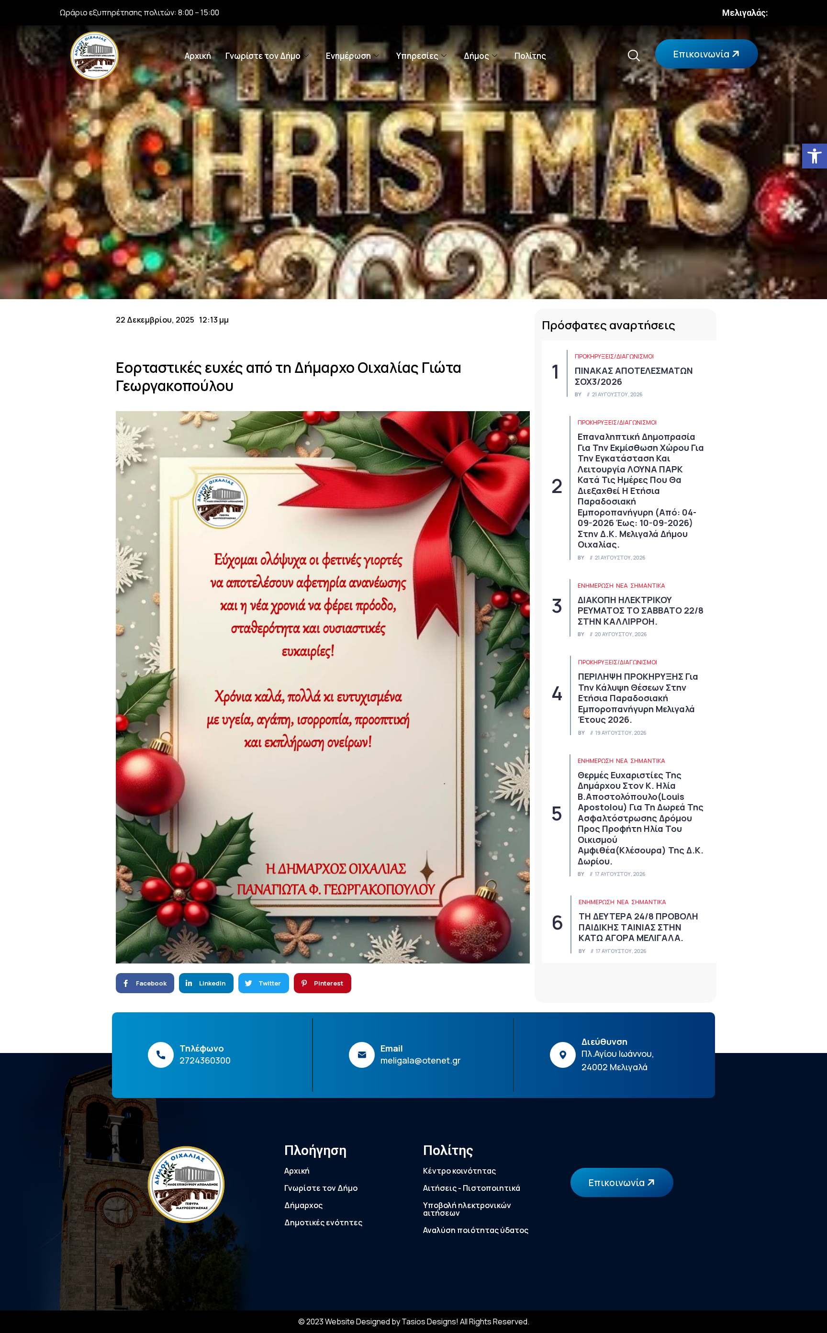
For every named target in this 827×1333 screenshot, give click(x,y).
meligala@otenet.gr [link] (420, 1060)
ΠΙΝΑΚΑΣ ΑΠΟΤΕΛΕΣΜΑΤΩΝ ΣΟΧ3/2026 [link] (634, 376)
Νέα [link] (622, 586)
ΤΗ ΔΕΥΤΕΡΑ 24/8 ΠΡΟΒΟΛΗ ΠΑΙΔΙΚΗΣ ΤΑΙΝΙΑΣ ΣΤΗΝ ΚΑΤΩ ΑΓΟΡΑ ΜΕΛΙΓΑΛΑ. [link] (638, 926)
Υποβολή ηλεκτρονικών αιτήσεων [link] (467, 1209)
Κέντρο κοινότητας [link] (459, 1170)
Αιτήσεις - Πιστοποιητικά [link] (471, 1188)
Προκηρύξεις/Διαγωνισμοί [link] (614, 356)
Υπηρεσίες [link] (417, 55)
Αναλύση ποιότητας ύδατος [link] (475, 1230)
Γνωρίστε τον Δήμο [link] (263, 55)
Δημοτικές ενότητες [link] (323, 1222)
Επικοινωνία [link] (702, 53)
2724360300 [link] (205, 1060)
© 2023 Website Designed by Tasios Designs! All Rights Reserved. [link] (413, 1321)
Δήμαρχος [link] (303, 1205)
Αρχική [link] (198, 55)
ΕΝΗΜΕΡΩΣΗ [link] (596, 586)
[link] (814, 156)
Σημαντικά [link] (647, 586)
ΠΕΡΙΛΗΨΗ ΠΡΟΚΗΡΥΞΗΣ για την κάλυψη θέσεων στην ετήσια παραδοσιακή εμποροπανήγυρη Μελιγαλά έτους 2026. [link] (638, 698)
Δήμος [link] (476, 55)
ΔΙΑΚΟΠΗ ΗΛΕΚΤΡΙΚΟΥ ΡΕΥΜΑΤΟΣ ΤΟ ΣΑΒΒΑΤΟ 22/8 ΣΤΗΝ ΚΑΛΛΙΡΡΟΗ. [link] (641, 610)
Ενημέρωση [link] (348, 55)
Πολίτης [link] (530, 55)
